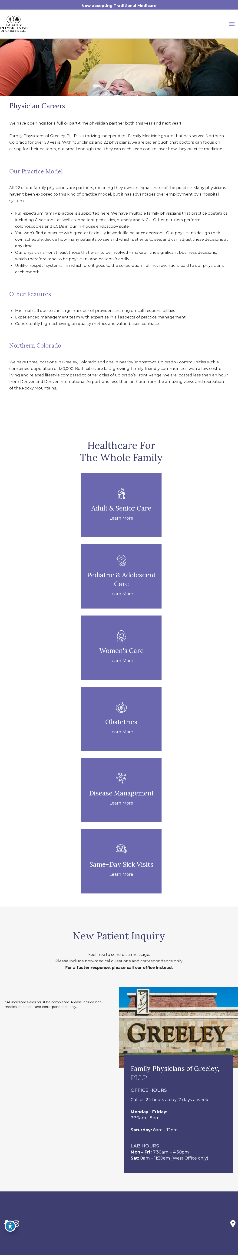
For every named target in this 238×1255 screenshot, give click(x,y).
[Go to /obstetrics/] (121, 719)
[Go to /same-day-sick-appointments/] (121, 861)
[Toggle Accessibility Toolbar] (10, 1226)
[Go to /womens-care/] (121, 648)
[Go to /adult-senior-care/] (121, 505)
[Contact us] (233, 1223)
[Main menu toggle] (231, 23)
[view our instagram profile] (16, 1224)
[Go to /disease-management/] (121, 790)
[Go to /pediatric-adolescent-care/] (121, 576)
